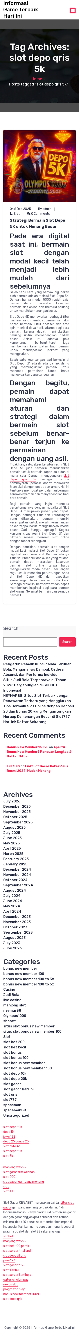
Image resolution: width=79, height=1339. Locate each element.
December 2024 (17, 869)
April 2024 (12, 911)
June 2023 (12, 948)
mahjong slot (14, 1005)
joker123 (9, 1136)
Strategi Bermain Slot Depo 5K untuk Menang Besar (37, 223)
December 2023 (17, 917)
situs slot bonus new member (29, 1026)
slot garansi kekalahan (19, 1172)
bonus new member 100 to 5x (28, 984)
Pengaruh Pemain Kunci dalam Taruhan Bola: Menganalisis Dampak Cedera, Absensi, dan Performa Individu (37, 669)
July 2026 (11, 801)
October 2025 (15, 817)
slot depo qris (12, 1299)
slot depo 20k (15, 1079)
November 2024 (17, 875)
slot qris (10, 1094)
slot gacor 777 (13, 1265)
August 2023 (14, 938)
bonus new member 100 (23, 974)
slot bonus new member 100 (27, 1068)
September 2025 (18, 822)
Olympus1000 (14, 1016)
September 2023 (18, 932)
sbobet (9, 1021)
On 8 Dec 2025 (20, 209)
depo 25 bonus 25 (16, 1141)
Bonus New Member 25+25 (27, 747)
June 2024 (12, 901)
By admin (44, 209)
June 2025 (12, 838)
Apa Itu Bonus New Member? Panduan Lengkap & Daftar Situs (39, 751)
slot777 (10, 1100)
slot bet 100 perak (16, 1246)
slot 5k (8, 1156)
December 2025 (17, 806)
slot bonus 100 (16, 1058)
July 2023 (11, 943)
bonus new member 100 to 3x (28, 979)
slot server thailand (17, 1251)
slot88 (8, 1191)
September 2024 (18, 885)
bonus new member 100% (21, 1294)
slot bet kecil (14, 1047)
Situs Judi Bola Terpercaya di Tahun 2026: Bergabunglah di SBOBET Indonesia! (34, 685)
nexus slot (10, 1284)
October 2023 (15, 927)
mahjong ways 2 (14, 1167)
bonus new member (20, 968)
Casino (9, 989)
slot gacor (12, 1084)
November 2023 (17, 922)
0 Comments (40, 214)
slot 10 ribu (11, 1270)
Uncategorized (16, 1115)
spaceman (12, 1105)
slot (6, 1186)
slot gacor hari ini (18, 1089)
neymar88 (12, 1010)
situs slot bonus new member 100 (32, 1031)
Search (10, 628)
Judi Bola (11, 995)
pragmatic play (14, 1289)
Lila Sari (13, 766)
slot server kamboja (17, 1275)
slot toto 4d (11, 1146)
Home (36, 79)
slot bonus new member (24, 1063)
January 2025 (15, 864)
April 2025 (12, 848)
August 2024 (14, 890)
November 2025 (17, 812)
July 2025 (11, 833)
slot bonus (12, 1052)
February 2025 (16, 859)
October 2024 (15, 880)
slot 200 (9, 1177)
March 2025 (13, 854)
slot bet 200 (14, 1042)
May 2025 (11, 843)
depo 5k (8, 1132)
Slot (17, 214)
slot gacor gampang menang (23, 1182)
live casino (12, 1000)
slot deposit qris (14, 1255)
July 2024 (11, 896)
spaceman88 (14, 1110)
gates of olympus (15, 1279)
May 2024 (11, 906)
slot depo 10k (14, 1073)
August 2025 (14, 827)
